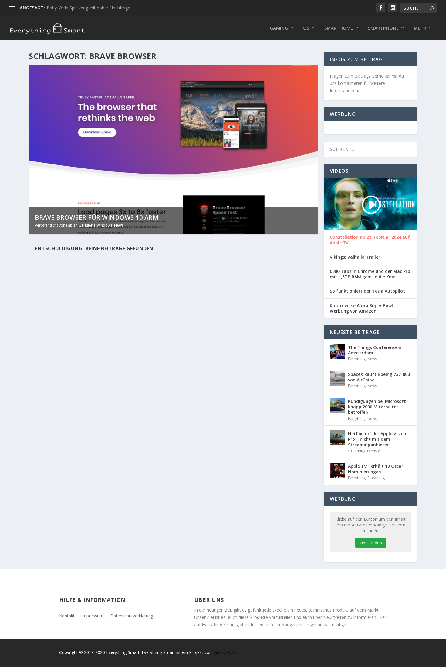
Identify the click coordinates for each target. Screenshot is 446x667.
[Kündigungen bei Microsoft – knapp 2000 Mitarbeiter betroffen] (337, 405)
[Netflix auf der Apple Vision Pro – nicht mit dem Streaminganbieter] (337, 437)
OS (306, 28)
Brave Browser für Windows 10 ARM (96, 217)
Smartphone (383, 28)
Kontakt (67, 615)
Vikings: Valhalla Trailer (355, 257)
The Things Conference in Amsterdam (375, 350)
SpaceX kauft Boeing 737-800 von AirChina (379, 377)
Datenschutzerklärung (131, 615)
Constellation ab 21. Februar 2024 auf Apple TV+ (370, 239)
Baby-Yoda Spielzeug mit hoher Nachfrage (88, 8)
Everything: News (362, 358)
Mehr (420, 28)
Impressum (92, 615)
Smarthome (338, 28)
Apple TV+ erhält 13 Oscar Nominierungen (375, 468)
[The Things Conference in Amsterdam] (337, 351)
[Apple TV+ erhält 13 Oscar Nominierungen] (337, 470)
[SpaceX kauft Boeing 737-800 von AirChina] (337, 378)
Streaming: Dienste (364, 450)
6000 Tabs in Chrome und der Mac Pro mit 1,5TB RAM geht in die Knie (370, 274)
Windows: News (109, 225)
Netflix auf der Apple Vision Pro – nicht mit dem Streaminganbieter (377, 439)
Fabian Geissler (79, 225)
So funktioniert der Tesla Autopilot (367, 291)
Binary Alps (224, 652)
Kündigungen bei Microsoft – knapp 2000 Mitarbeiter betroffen (379, 406)
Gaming (279, 28)
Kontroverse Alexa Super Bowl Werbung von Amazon (361, 308)
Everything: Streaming (366, 477)
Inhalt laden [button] (370, 543)
